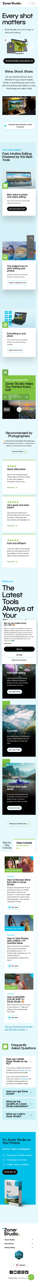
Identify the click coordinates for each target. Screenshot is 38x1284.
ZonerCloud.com (24, 1278)
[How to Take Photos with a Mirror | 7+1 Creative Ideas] (19, 923)
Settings (19, 655)
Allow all (19, 649)
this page (24, 1079)
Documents (9, 1244)
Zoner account (25, 1070)
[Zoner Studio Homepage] (12, 3)
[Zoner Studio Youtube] (15, 1272)
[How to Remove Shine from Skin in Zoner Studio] (19, 864)
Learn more (7, 643)
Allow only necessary (19, 660)
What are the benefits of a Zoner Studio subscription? (17, 1104)
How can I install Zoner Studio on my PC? (16, 1061)
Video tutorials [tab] (24, 845)
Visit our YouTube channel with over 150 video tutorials (19, 1028)
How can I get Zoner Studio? (17, 1092)
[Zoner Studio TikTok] (27, 1272)
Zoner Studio (10, 1240)
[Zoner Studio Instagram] (23, 1272)
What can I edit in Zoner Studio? (15, 1115)
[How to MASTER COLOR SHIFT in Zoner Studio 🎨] (19, 982)
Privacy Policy (10, 1247)
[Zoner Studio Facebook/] (11, 1272)
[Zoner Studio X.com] (19, 1272)
